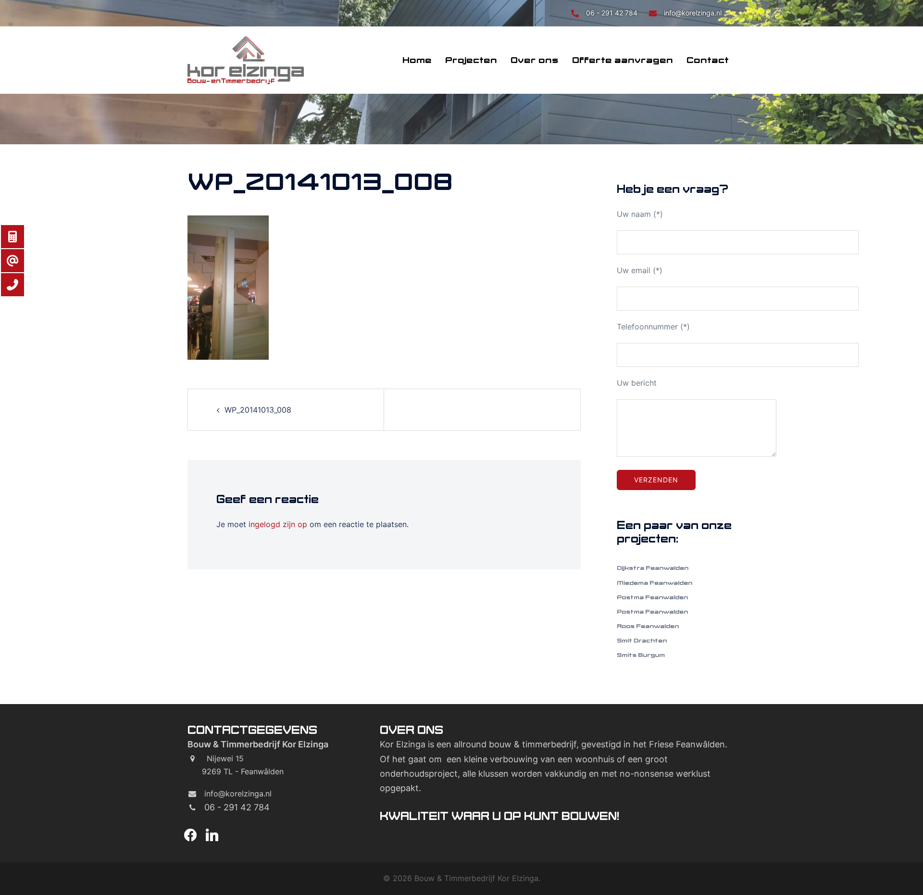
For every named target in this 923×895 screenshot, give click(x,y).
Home (417, 60)
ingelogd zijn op (278, 524)
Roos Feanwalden (648, 626)
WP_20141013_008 (258, 410)
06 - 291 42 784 (612, 13)
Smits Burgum (641, 654)
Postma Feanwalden (652, 597)
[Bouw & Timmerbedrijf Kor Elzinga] (245, 59)
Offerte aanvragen (622, 60)
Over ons (535, 60)
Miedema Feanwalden (654, 582)
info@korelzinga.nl (693, 13)
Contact (707, 60)
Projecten (471, 60)
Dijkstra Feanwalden (652, 567)
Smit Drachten (642, 640)
